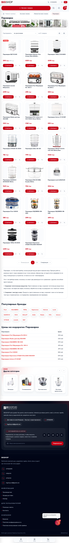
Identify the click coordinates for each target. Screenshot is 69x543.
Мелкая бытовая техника (41, 13)
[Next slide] (64, 370)
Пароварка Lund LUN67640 (56, 180)
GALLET (24, 315)
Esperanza (35, 310)
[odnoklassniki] (61, 435)
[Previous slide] (59, 370)
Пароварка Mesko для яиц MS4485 (13, 338)
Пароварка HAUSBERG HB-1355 (12, 349)
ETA (50, 315)
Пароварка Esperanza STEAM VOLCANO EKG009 (18, 355)
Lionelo (16, 320)
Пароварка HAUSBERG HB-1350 (12, 342)
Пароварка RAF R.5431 (10, 54)
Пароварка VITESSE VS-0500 (12, 148)
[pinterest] (57, 435)
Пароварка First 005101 (10, 211)
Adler (34, 315)
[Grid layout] (59, 33)
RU (65, 2)
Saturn (58, 315)
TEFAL (25, 310)
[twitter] (53, 435)
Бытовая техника (25, 13)
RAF (24, 320)
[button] (46, 262)
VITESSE (6, 320)
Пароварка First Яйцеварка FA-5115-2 (14, 335)
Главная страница (10, 13)
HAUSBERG (14, 310)
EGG (16, 315)
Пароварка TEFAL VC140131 (11, 243)
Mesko (42, 315)
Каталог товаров (27, 8)
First (5, 310)
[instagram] (48, 435)
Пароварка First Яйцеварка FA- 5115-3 (14, 345)
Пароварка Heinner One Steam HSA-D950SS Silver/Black (33, 56)
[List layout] (64, 33)
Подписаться (57, 443)
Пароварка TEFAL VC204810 (57, 54)
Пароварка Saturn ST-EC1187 (57, 117)
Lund (54, 310)
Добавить (9, 65)
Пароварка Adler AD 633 (33, 148)
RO (62, 2)
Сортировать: (7, 33)
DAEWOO (7, 315)
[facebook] (44, 435)
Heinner (45, 310)
